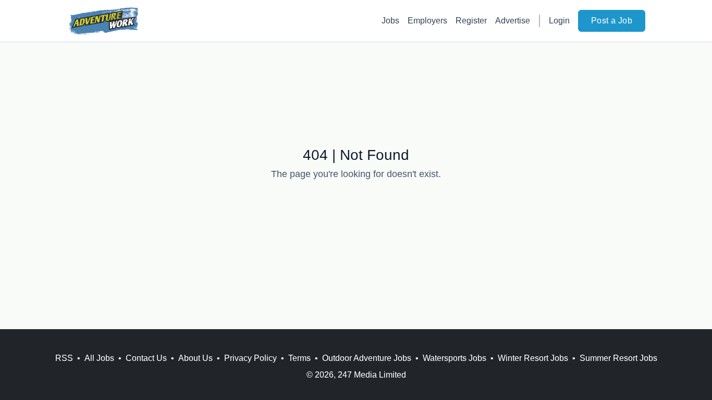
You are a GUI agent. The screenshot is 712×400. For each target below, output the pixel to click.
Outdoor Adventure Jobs (366, 358)
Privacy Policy (250, 358)
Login (559, 20)
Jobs (390, 20)
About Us (195, 358)
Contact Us (146, 358)
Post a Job (611, 20)
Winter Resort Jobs (533, 358)
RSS (64, 358)
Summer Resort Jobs (618, 358)
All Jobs (99, 358)
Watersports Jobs (454, 358)
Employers (427, 20)
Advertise (512, 20)
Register (471, 20)
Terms (299, 358)
